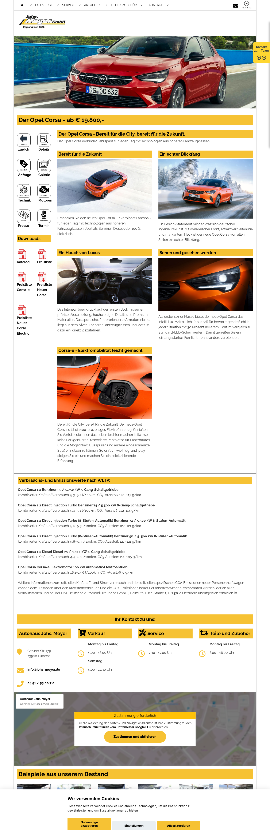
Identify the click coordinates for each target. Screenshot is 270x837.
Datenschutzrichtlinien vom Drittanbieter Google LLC (114, 727)
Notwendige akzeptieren (89, 824)
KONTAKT (156, 5)
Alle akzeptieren (178, 825)
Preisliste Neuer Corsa (44, 290)
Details (44, 149)
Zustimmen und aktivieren (135, 737)
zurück (23, 149)
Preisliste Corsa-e (24, 287)
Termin (44, 226)
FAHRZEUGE (44, 5)
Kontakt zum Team (261, 48)
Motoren (45, 200)
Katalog (23, 262)
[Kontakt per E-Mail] (235, 5)
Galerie (44, 175)
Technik (24, 200)
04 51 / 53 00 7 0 (40, 683)
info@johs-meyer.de (43, 669)
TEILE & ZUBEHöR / (127, 5)
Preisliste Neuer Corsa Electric (24, 325)
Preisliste (44, 262)
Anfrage (24, 175)
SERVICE (68, 5)
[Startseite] (246, 5)
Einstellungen (133, 825)
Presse (23, 226)
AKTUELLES (92, 5)
